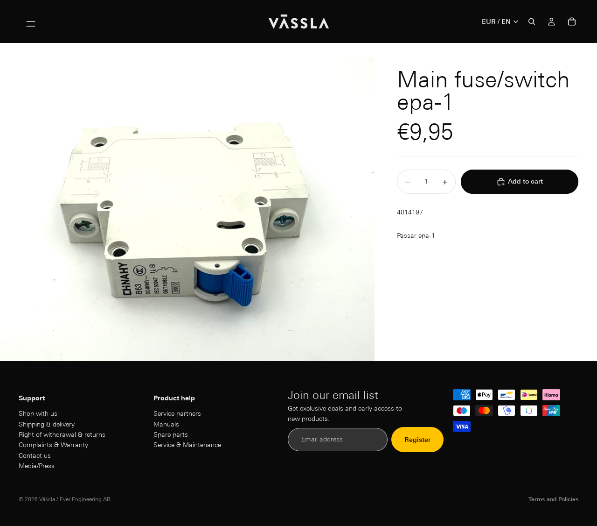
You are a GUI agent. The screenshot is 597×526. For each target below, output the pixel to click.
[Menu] (31, 21)
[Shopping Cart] (572, 21)
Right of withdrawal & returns (62, 434)
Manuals (166, 424)
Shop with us (38, 413)
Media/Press (37, 465)
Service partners (177, 413)
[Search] (531, 21)
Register (417, 439)
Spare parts (170, 434)
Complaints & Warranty (53, 445)
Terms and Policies (553, 499)
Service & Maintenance (187, 445)
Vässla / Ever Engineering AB (75, 499)
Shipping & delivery (47, 424)
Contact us (35, 455)
